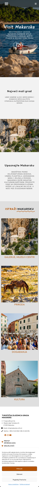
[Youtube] (11, 435)
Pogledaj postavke (19, 480)
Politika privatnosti (25, 484)
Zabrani (19, 474)
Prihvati (19, 469)
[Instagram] (8, 435)
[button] (35, 3)
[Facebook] (5, 435)
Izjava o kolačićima (13, 484)
